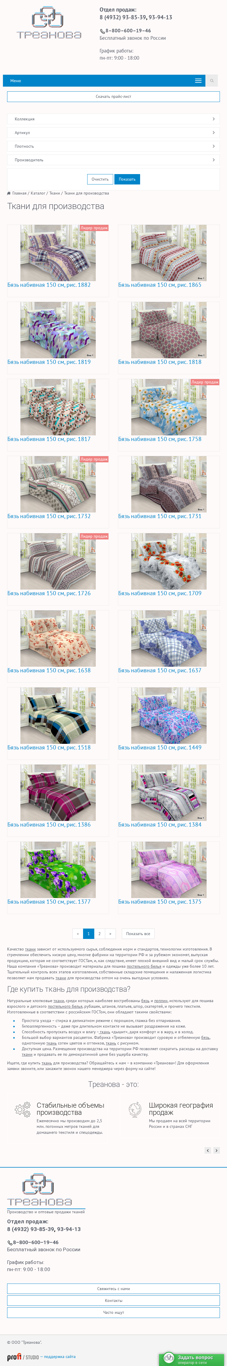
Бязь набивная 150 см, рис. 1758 (160, 439)
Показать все (138, 933)
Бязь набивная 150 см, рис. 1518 (49, 747)
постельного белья (144, 966)
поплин (161, 1000)
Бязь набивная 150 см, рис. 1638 (49, 670)
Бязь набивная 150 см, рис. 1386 (49, 824)
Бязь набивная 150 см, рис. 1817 (49, 439)
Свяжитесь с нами (113, 1288)
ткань (104, 1031)
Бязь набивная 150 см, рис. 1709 (160, 593)
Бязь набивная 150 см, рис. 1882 (49, 285)
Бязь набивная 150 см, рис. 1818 (160, 362)
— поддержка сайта (57, 1356)
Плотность (24, 146)
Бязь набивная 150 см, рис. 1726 (49, 593)
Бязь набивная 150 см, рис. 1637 (160, 670)
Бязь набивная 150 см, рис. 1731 (160, 516)
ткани (30, 949)
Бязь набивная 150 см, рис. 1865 (160, 285)
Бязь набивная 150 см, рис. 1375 (160, 901)
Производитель (29, 160)
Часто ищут (113, 1312)
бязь (145, 1000)
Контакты (113, 1300)
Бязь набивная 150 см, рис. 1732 (49, 516)
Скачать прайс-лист (113, 96)
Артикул (22, 132)
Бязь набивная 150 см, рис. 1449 (160, 747)
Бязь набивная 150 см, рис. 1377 (49, 901)
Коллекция (25, 119)
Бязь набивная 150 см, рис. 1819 (49, 362)
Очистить (100, 179)
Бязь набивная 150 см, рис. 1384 (160, 824)
